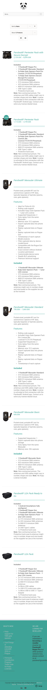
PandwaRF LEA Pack (23, 554)
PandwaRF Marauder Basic (27, 412)
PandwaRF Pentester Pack (26, 119)
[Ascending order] (35, 26)
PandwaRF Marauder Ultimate (28, 180)
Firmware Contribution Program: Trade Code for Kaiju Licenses (9, 663)
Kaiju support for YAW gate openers (9, 635)
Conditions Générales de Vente (26, 684)
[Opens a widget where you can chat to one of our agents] (39, 686)
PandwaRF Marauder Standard (28, 307)
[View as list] (25, 38)
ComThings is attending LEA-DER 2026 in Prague (9, 648)
